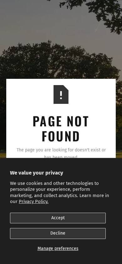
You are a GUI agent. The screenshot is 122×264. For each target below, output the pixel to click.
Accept (58, 218)
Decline (57, 233)
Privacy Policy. (33, 201)
